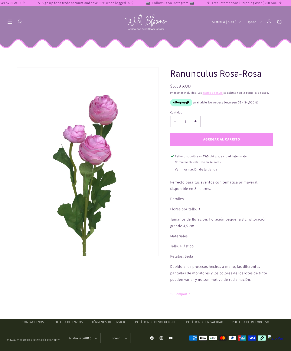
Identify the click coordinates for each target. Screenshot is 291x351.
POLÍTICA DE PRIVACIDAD (204, 322)
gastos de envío (213, 93)
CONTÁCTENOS (33, 322)
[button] (10, 22)
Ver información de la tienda (196, 169)
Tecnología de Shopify (46, 339)
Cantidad (176, 112)
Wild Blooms (24, 339)
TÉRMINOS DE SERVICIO (109, 322)
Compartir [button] (182, 294)
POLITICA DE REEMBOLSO (250, 322)
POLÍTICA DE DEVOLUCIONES (156, 322)
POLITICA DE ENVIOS (68, 322)
